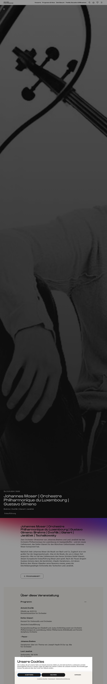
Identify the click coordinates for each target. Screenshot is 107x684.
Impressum (51, 679)
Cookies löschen (42, 679)
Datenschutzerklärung (63, 679)
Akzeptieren (29, 674)
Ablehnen (53, 674)
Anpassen (77, 674)
